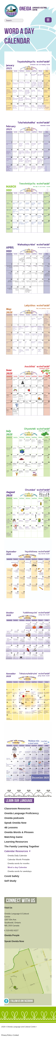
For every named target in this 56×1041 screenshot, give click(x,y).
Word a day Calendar (17, 867)
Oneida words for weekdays (20, 871)
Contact (16, 1035)
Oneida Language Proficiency (21, 813)
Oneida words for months (18, 863)
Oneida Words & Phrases (19, 832)
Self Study (10, 881)
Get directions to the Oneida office (28, 971)
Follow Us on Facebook (21, 1001)
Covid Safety (11, 876)
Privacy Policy (6, 1035)
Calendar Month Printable (19, 859)
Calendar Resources (16, 851)
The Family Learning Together (21, 846)
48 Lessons (11, 827)
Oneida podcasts (14, 818)
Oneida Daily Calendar (17, 855)
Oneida (25, 9)
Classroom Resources (17, 808)
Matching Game (13, 837)
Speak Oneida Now (15, 822)
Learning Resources (16, 841)
